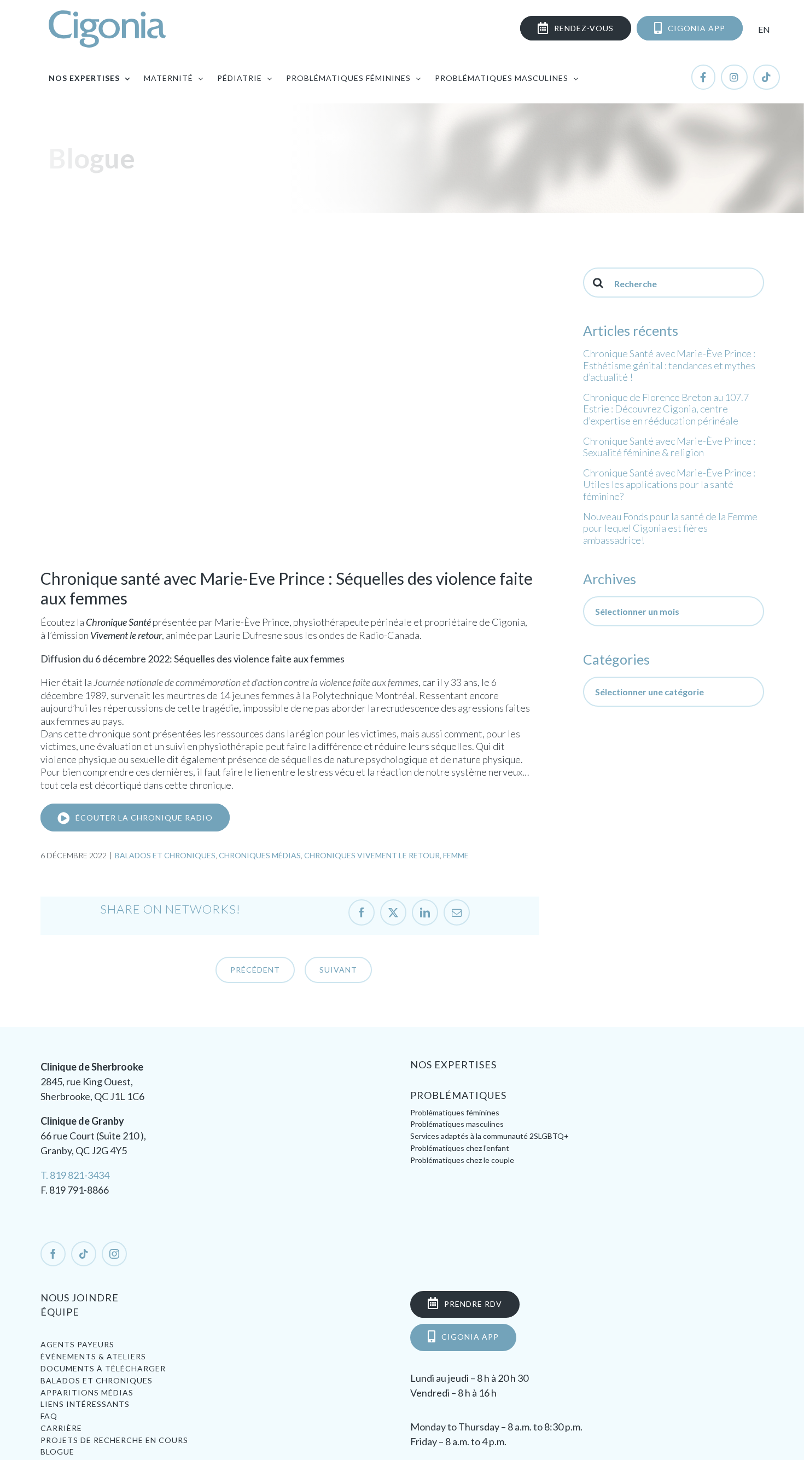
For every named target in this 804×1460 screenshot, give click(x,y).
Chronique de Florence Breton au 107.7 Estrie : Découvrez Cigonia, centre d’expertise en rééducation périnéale (666, 409)
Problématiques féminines (454, 1112)
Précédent (255, 969)
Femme (456, 855)
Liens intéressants (85, 1404)
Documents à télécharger (103, 1368)
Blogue (57, 1451)
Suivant (338, 969)
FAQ (48, 1416)
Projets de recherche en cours (114, 1440)
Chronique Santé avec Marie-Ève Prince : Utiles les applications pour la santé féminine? (669, 484)
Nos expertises (453, 1065)
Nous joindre (79, 1298)
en (764, 29)
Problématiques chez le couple (462, 1160)
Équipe (59, 1312)
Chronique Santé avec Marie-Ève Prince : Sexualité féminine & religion (669, 447)
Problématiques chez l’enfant (459, 1148)
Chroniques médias (260, 855)
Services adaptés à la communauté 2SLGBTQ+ (489, 1136)
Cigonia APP (696, 28)
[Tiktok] (83, 1253)
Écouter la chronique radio (144, 817)
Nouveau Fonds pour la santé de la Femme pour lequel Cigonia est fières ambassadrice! (670, 528)
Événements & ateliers (93, 1356)
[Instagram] (114, 1253)
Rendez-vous (584, 28)
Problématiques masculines (457, 1124)
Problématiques (458, 1095)
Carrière (61, 1428)
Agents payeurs (77, 1344)
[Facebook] (53, 1253)
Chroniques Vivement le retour (372, 855)
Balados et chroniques (165, 855)
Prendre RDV (473, 1303)
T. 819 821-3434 (74, 1175)
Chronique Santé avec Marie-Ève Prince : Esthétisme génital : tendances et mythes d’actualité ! (669, 365)
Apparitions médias (86, 1392)
